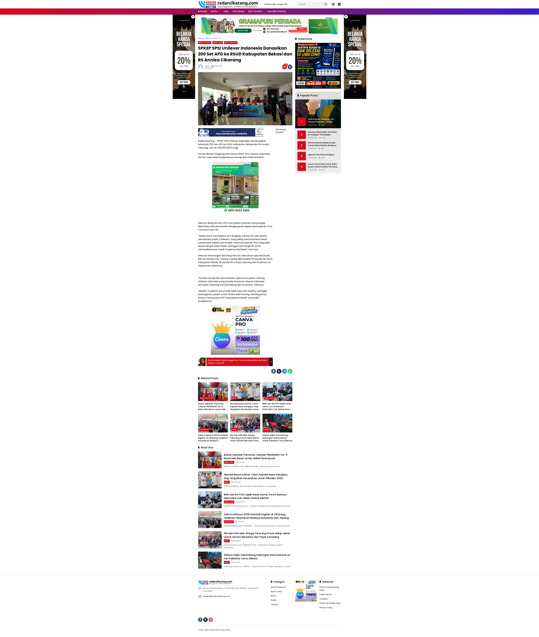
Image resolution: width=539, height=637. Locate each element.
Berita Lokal (217, 42)
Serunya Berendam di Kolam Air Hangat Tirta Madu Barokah (322, 133)
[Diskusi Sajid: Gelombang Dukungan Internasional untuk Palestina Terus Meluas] (277, 423)
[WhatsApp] (290, 371)
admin (207, 66)
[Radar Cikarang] (228, 4)
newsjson (323, 598)
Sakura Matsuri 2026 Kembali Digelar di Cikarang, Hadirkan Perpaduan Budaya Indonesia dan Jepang (213, 438)
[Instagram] (210, 619)
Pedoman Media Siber (330, 603)
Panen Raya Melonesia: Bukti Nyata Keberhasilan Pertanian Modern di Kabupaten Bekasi (323, 165)
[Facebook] (273, 371)
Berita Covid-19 (205, 42)
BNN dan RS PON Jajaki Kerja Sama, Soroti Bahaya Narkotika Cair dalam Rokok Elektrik (276, 406)
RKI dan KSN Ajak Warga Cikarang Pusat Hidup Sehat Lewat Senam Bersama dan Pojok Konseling (244, 438)
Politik (273, 600)
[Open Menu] (339, 4)
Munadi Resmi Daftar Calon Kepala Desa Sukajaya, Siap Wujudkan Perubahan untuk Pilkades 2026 (244, 406)
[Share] (290, 66)
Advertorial (204, 429)
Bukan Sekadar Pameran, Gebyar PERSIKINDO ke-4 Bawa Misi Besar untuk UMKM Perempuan (212, 406)
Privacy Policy (326, 607)
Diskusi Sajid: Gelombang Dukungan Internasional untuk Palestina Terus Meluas (277, 438)
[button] (326, 4)
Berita (234, 398)
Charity (274, 604)
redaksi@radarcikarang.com (216, 596)
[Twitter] (279, 371)
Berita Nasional (231, 42)
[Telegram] (284, 371)
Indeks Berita (325, 594)
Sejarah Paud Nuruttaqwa (321, 154)
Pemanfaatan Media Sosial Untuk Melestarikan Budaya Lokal (322, 144)
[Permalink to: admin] (201, 66)
